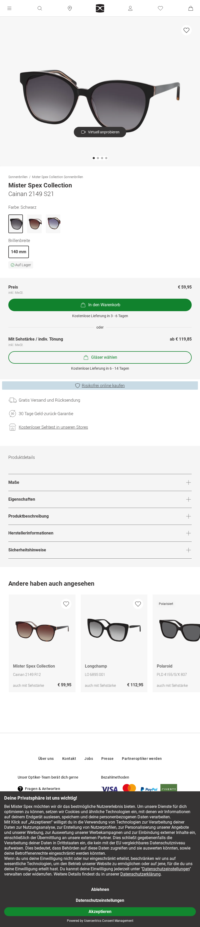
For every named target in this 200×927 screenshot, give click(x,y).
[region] (100, 644)
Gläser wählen (104, 357)
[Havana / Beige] (34, 223)
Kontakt (69, 758)
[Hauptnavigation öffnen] (9, 8)
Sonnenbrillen (18, 177)
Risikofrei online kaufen (103, 385)
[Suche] (39, 8)
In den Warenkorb (104, 304)
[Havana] (53, 223)
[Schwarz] (15, 223)
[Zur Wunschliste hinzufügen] (186, 30)
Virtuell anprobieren (104, 132)
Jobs (88, 758)
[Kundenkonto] (130, 8)
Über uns (46, 758)
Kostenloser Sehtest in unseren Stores (53, 427)
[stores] (70, 8)
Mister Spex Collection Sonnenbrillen (57, 177)
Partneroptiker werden (142, 758)
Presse (107, 758)
